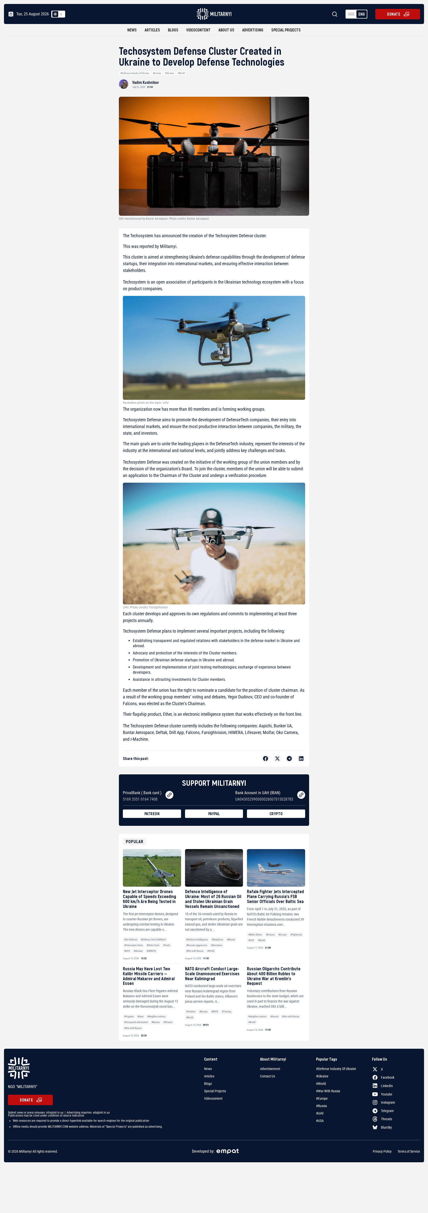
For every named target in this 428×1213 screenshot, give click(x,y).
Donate (393, 14)
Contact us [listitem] (267, 1076)
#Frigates (129, 1016)
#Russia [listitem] (321, 1106)
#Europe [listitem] (322, 1098)
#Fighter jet (296, 934)
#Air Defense (130, 939)
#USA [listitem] (320, 1121)
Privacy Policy (382, 1151)
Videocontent (198, 29)
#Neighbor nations (156, 1016)
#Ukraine (169, 73)
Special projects (286, 29)
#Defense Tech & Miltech (153, 939)
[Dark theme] (61, 14)
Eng (361, 14)
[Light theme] (55, 14)
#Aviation (190, 1011)
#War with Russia (194, 951)
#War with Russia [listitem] (328, 1091)
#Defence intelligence (197, 939)
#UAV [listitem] (320, 1113)
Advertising (252, 29)
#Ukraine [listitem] (322, 1076)
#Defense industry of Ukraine (134, 73)
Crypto (276, 813)
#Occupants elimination (136, 1022)
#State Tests (153, 945)
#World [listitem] (321, 1084)
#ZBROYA (151, 951)
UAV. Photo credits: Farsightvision (145, 607)
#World (181, 73)
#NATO (215, 1011)
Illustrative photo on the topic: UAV (146, 402)
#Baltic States (255, 934)
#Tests (166, 945)
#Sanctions (216, 945)
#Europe (157, 73)
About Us (226, 29)
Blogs (173, 29)
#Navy (140, 1016)
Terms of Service (409, 1151)
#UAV (127, 951)
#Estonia (270, 934)
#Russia (231, 939)
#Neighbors (217, 939)
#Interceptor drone (133, 945)
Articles (152, 29)
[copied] (169, 795)
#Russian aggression (196, 945)
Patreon (152, 813)
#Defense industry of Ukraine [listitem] (336, 1069)
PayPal (214, 813)
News (132, 29)
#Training (226, 1011)
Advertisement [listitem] (270, 1069)
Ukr (351, 14)
